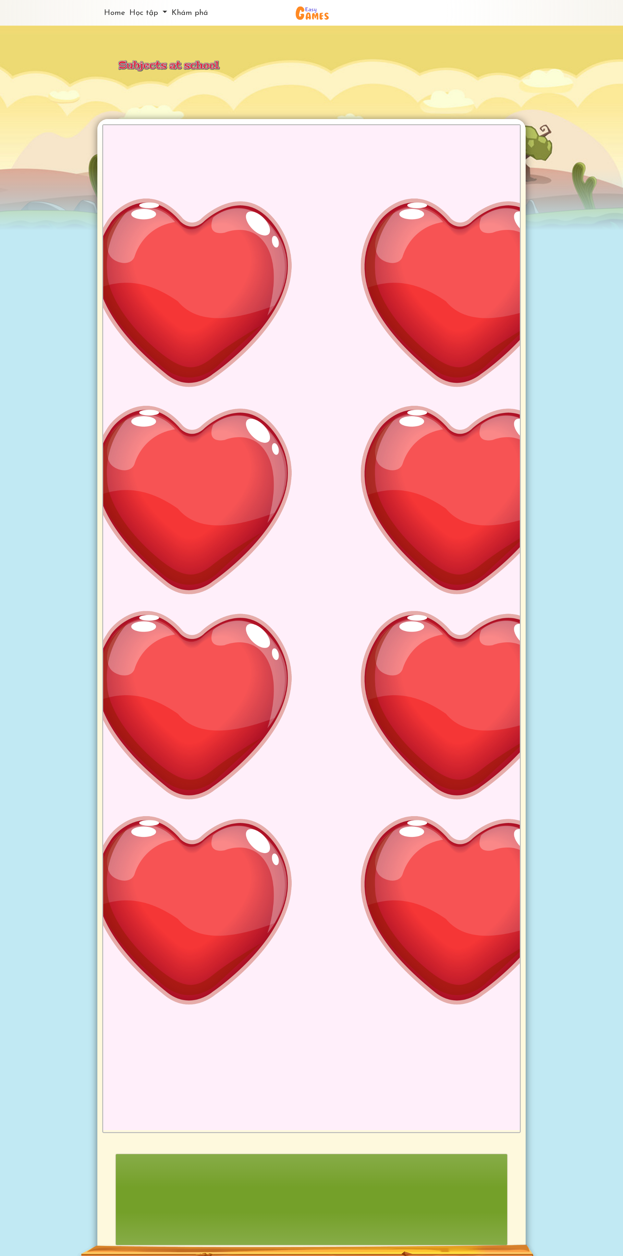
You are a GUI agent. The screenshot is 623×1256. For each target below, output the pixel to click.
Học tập (145, 13)
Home (114, 13)
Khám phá (190, 13)
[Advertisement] (311, 1199)
